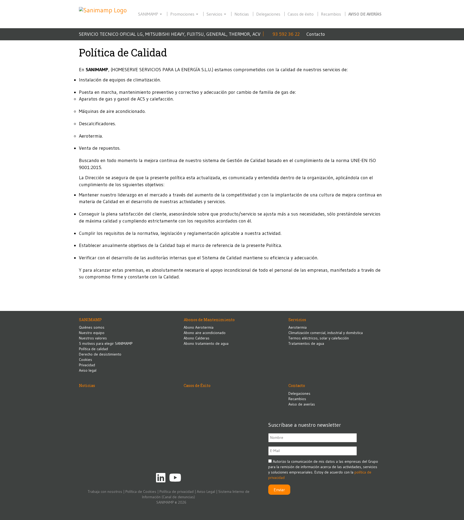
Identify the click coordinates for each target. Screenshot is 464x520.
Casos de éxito (301, 14)
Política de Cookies (140, 491)
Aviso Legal (206, 491)
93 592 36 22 (286, 34)
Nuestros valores (93, 338)
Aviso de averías (365, 14)
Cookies (85, 359)
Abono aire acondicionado (205, 332)
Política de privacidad (177, 491)
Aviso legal (87, 370)
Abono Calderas (196, 338)
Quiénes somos (91, 327)
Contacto (315, 34)
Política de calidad (93, 348)
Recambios (331, 14)
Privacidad (87, 365)
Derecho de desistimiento (100, 354)
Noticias (241, 14)
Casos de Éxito (197, 385)
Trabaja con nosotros (105, 491)
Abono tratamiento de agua (206, 343)
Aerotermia (297, 327)
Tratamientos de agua (306, 343)
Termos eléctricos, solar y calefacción (318, 338)
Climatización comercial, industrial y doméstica (325, 332)
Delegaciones (268, 14)
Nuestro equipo (91, 332)
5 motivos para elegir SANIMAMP (105, 343)
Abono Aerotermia (198, 327)
